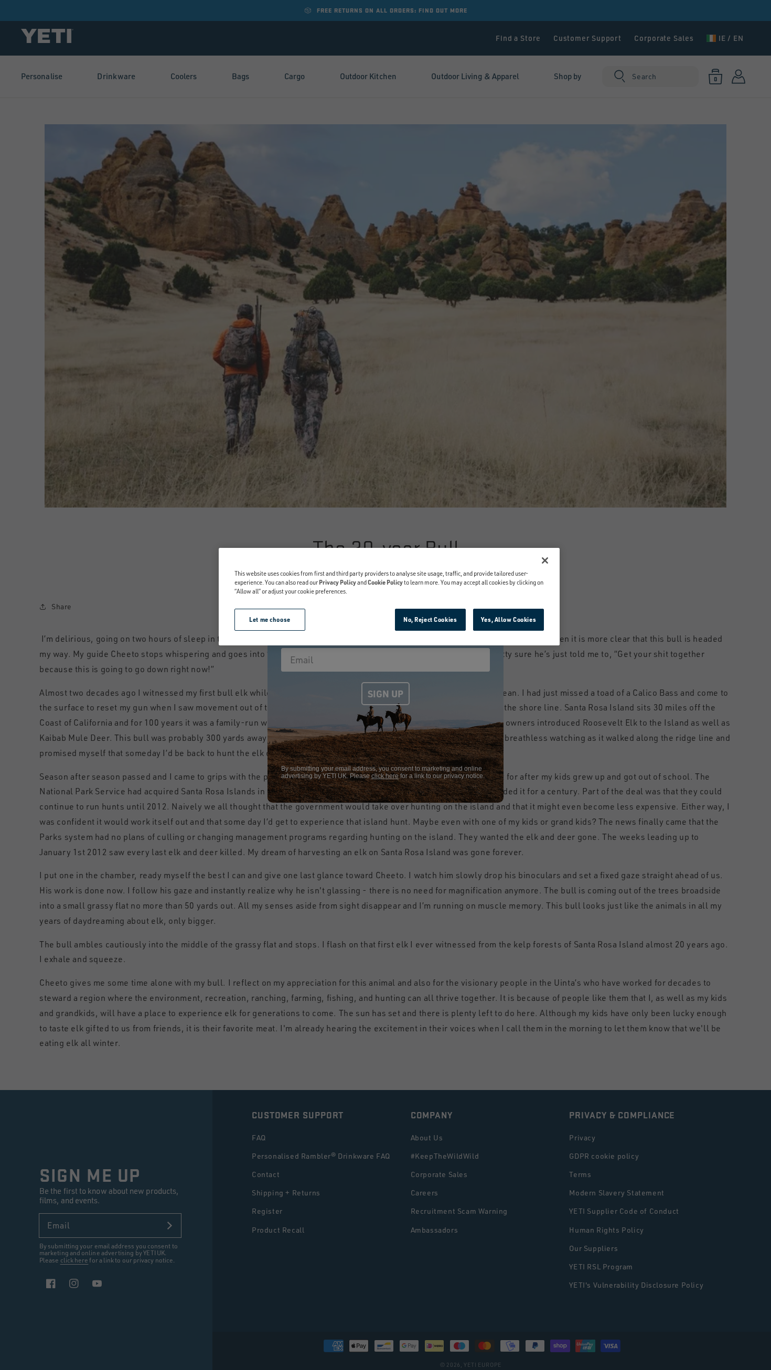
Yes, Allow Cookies (508, 619)
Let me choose (269, 619)
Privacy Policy (337, 582)
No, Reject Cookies (430, 619)
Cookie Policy (385, 582)
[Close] (544, 560)
